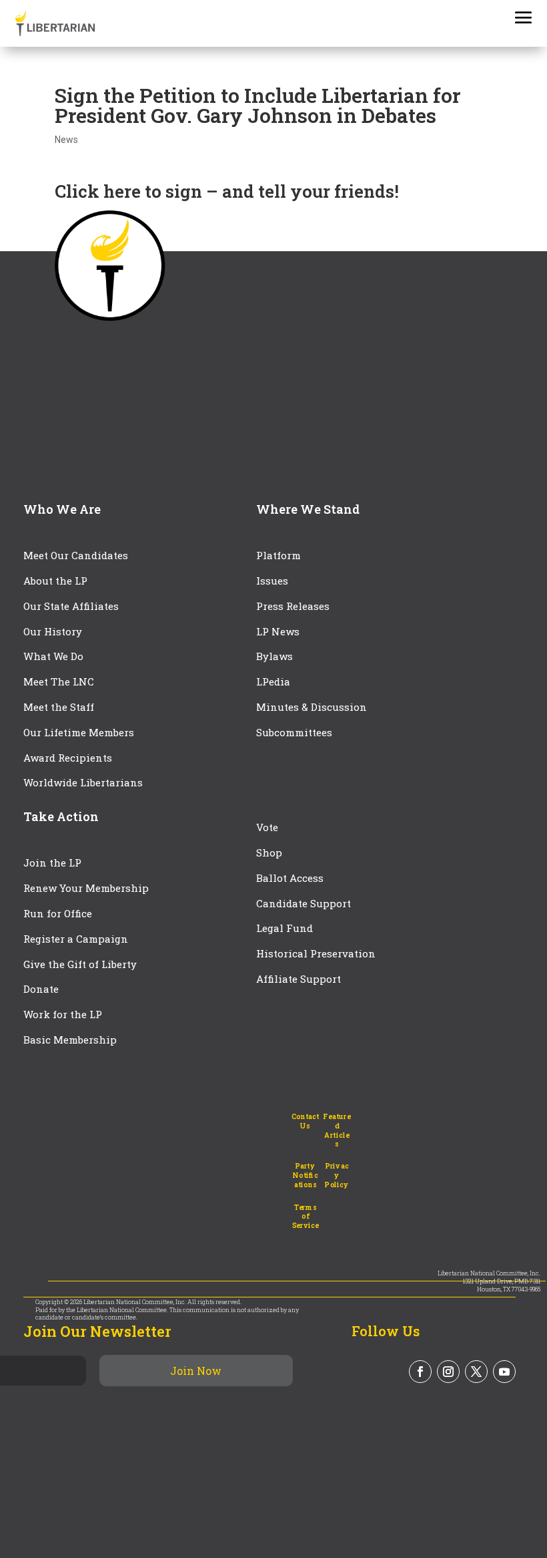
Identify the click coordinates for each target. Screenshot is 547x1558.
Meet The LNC (58, 681)
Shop (269, 852)
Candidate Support (303, 903)
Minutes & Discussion (311, 707)
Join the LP (52, 862)
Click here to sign (128, 191)
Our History (52, 631)
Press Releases (293, 606)
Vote (267, 827)
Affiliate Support (298, 978)
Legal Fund (284, 928)
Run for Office (57, 913)
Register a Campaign (75, 938)
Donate (41, 988)
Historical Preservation (316, 953)
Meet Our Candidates (75, 555)
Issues (272, 580)
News (66, 139)
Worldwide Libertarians (83, 782)
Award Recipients (67, 757)
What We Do (53, 656)
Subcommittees (294, 732)
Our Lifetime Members (78, 732)
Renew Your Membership (86, 888)
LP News (278, 631)
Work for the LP (62, 1014)
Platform (278, 555)
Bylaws (274, 656)
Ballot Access (291, 878)
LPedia (273, 681)
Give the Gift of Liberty (80, 964)
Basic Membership (70, 1039)
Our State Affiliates (71, 606)
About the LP (55, 580)
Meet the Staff (58, 707)
